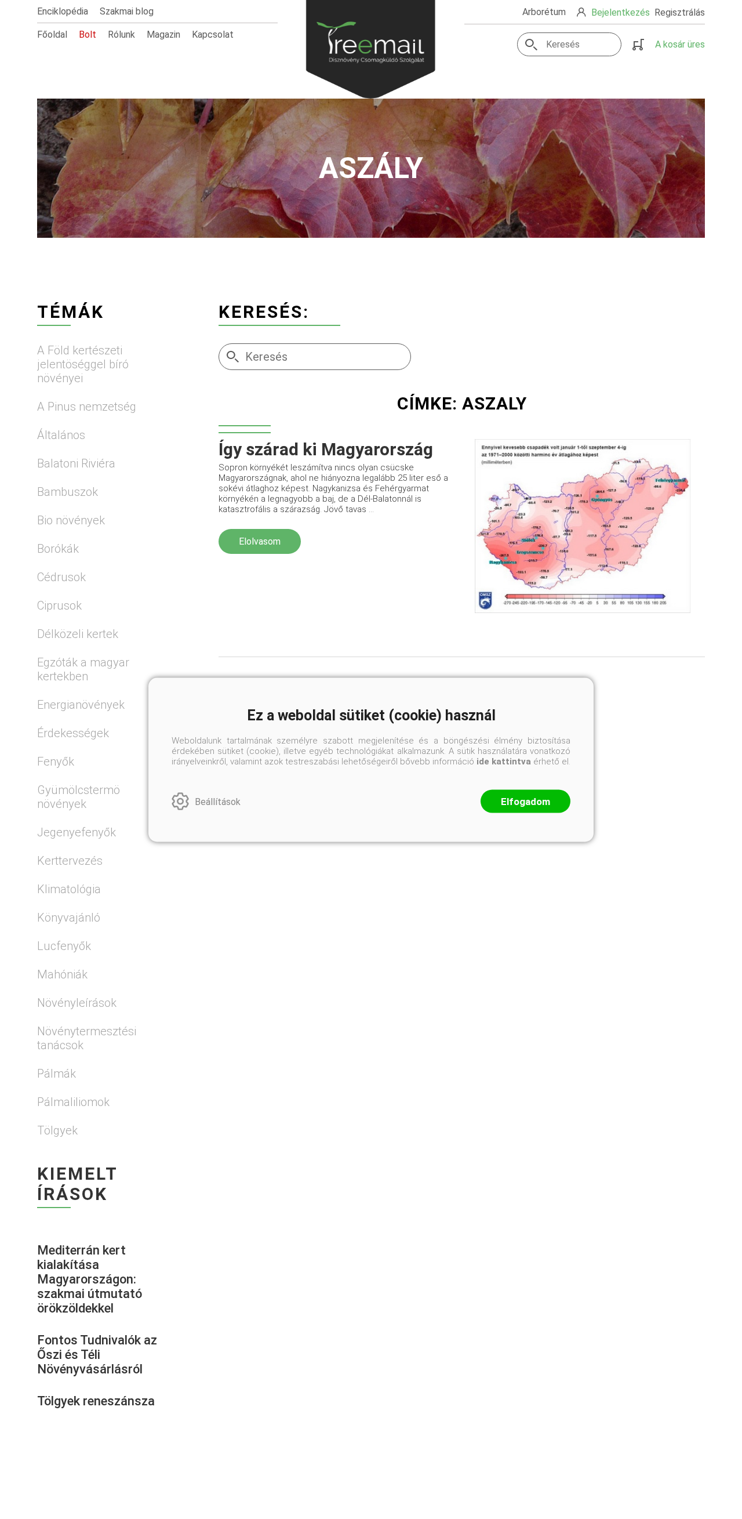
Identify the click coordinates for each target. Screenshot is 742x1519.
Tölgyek (57, 1130)
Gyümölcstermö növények (78, 797)
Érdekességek (73, 733)
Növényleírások (77, 1003)
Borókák (58, 549)
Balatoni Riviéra (76, 463)
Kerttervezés (70, 861)
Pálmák (56, 1074)
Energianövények (81, 705)
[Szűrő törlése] (462, 432)
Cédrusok (61, 577)
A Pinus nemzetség (86, 407)
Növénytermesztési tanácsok (86, 1038)
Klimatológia (69, 889)
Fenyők (55, 761)
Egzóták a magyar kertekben (83, 669)
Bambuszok (67, 492)
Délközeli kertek (77, 634)
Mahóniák (62, 974)
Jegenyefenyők (76, 832)
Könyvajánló (68, 918)
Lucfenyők (64, 946)
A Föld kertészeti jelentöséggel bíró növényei (83, 364)
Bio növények (71, 520)
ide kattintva (504, 761)
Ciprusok (59, 605)
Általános (61, 435)
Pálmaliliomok (73, 1102)
